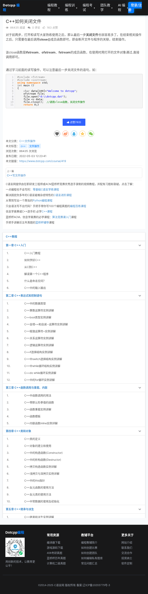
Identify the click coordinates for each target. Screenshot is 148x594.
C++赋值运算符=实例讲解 (40, 331)
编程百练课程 (78, 206)
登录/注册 (135, 7)
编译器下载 (53, 542)
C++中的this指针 (34, 480)
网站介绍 (126, 542)
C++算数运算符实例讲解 (39, 310)
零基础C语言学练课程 (46, 189)
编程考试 (89, 7)
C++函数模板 (32, 416)
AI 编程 (123, 7)
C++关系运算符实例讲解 (39, 338)
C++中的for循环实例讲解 (39, 379)
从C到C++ (30, 267)
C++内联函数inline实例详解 (41, 423)
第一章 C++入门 (16, 245)
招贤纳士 (126, 558)
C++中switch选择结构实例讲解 (43, 359)
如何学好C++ (32, 260)
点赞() (75, 122)
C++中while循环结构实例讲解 (42, 366)
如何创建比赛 (89, 547)
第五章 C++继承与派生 (20, 509)
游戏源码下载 (55, 547)
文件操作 (34, 146)
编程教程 (53, 7)
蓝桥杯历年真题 (56, 558)
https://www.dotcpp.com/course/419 (42, 161)
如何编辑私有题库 (92, 558)
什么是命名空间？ (35, 280)
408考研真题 (54, 552)
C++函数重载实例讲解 (37, 409)
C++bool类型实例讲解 (37, 317)
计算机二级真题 (56, 563)
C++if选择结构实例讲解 (38, 352)
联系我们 (126, 547)
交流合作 (126, 552)
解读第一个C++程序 (36, 273)
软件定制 (126, 563)
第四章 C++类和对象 (18, 431)
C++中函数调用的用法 (37, 395)
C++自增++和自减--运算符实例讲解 (46, 324)
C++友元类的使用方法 (37, 494)
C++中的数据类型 (35, 303)
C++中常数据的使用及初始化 (41, 501)
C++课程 (47, 211)
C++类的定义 (32, 438)
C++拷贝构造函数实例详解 (40, 466)
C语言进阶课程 (63, 195)
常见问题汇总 (89, 563)
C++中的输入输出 (35, 287)
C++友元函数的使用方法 (39, 487)
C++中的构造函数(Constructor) (43, 452)
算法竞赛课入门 (61, 217)
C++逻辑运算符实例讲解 (39, 345)
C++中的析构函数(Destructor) (42, 459)
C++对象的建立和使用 (37, 445)
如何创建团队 (89, 552)
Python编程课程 (42, 200)
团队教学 (106, 7)
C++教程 (11, 236)
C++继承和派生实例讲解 (39, 517)
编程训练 (71, 7)
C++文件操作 (27, 141)
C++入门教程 (32, 253)
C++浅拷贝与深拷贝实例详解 (41, 473)
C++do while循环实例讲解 (40, 372)
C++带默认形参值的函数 (39, 402)
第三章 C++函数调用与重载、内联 (26, 387)
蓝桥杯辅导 (42, 222)
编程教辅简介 (89, 542)
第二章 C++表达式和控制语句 (24, 295)
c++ (23, 146)
